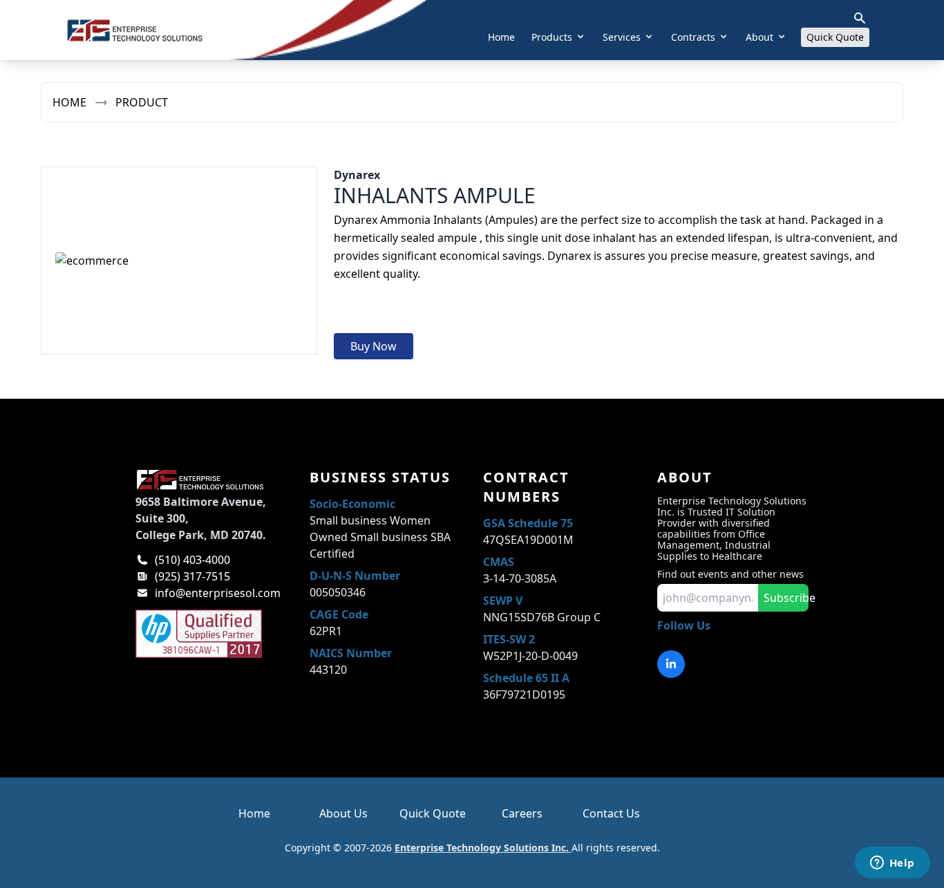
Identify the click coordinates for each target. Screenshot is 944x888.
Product (141, 102)
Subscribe (786, 597)
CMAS (498, 561)
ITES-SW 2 (509, 639)
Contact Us (611, 813)
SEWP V (502, 600)
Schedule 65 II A (526, 678)
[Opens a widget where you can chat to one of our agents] (892, 864)
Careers (522, 813)
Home (501, 37)
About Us (343, 813)
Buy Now (373, 346)
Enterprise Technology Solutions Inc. (483, 847)
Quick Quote (835, 37)
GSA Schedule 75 (528, 523)
